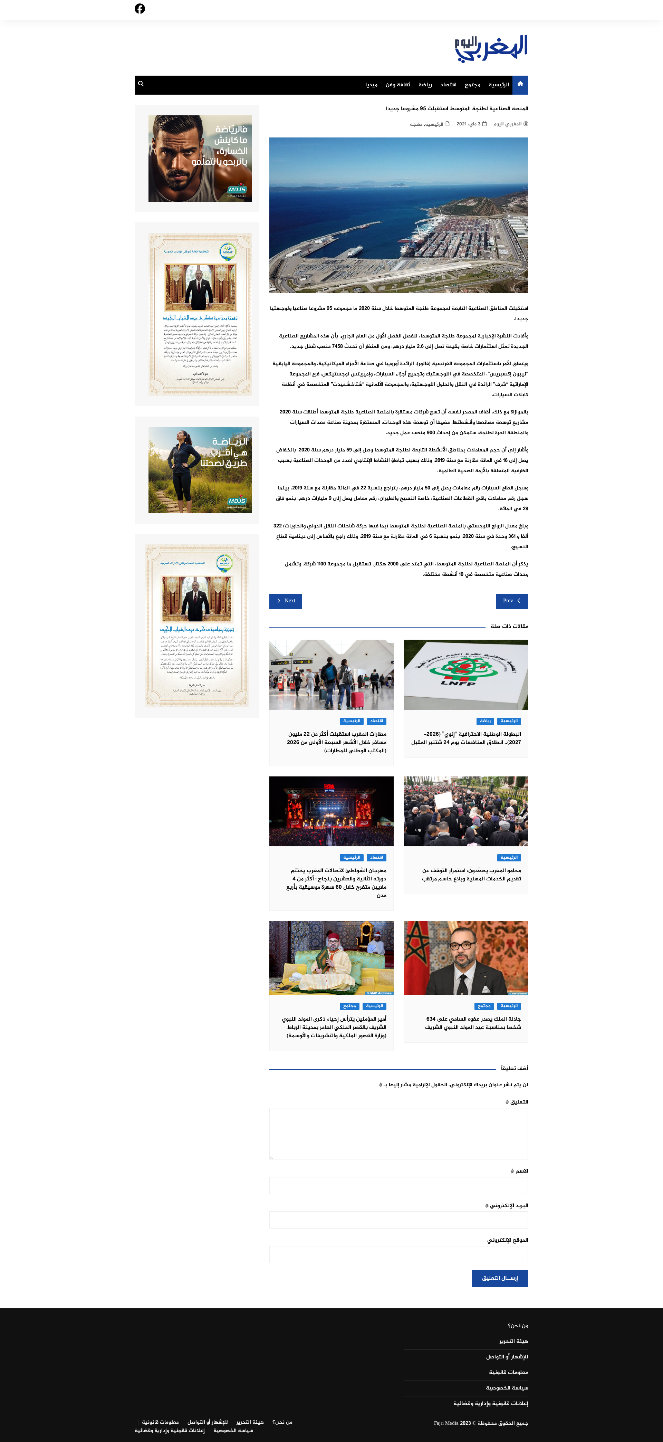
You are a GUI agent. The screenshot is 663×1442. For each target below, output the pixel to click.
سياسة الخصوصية (507, 1388)
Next (290, 601)
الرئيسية (499, 85)
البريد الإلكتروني (506, 1206)
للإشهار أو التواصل (507, 1357)
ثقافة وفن (398, 85)
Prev (508, 601)
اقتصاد (448, 85)
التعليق (517, 1102)
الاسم (519, 1171)
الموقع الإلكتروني (507, 1240)
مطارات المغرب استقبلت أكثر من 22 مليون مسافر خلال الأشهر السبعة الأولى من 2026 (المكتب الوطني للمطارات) (336, 743)
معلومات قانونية (508, 1373)
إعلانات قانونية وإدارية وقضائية (490, 1404)
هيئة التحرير (513, 1342)
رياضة (425, 85)
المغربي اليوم (507, 124)
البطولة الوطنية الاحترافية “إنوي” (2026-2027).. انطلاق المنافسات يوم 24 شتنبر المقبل (466, 738)
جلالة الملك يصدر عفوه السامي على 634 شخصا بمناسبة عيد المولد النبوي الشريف (473, 1023)
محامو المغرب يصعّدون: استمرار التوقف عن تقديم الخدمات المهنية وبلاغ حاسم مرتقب (471, 875)
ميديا (371, 85)
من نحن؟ (518, 1326)
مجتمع (472, 85)
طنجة (416, 124)
